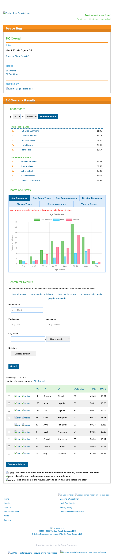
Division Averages (57, 204)
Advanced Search (11, 512)
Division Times (24, 204)
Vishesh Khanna (29, 135)
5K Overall (11, 70)
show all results (18, 294)
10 (35, 381)
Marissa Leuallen (29, 161)
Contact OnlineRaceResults (72, 512)
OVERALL (79, 388)
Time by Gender (89, 204)
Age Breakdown (19, 198)
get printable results (57, 298)
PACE (103, 388)
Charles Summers (30, 131)
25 (39, 381)
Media (6, 516)
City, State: (13, 334)
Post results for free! (97, 15)
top (9, 116)
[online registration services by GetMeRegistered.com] (32, 552)
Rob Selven (27, 145)
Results (7, 503)
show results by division (42, 294)
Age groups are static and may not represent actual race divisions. (41, 210)
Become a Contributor (69, 499)
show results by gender (92, 294)
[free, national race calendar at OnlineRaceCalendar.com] (83, 552)
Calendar (8, 507)
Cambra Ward (27, 166)
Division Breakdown (92, 198)
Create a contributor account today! (94, 19)
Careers (7, 520)
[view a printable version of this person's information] (18, 396)
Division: (12, 348)
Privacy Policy (66, 507)
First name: (13, 319)
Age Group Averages (66, 198)
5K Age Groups (13, 74)
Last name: (51, 319)
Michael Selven (29, 140)
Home (6, 499)
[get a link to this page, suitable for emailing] (93, 495)
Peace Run (14, 28)
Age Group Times (42, 198)
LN (59, 388)
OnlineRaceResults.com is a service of (57, 534)
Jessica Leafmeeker (30, 180)
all (43, 381)
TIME (93, 388)
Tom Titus (26, 150)
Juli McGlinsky (27, 171)
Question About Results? (17, 56)
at (23, 116)
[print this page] (66, 495)
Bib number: (14, 305)
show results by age (66, 294)
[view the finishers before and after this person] (26, 396)
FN (44, 388)
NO (37, 388)
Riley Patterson (28, 175)
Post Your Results (68, 503)
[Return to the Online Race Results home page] (16, 13)
